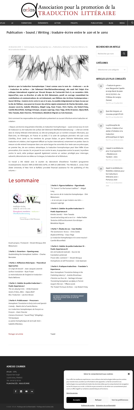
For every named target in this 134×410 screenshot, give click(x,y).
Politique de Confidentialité (26, 407)
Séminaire (66, 47)
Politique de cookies (88, 405)
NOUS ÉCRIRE (24, 383)
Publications (57, 47)
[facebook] (15, 391)
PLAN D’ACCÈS (12, 383)
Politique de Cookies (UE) (45, 407)
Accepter (76, 400)
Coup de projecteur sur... (43, 47)
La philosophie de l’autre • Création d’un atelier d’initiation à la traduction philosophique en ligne (115, 131)
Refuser (98, 400)
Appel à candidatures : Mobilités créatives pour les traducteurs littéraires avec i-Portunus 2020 (115, 174)
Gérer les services (72, 393)
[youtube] (26, 391)
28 (101, 86)
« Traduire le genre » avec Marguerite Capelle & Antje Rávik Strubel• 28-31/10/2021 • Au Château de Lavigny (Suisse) (115, 92)
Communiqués (29, 47)
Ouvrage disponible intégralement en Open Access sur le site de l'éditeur (68, 297)
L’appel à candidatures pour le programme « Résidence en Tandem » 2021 (114, 152)
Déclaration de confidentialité (106, 405)
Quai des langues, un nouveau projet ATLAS (114, 112)
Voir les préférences (120, 400)
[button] (128, 374)
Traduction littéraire (77, 47)
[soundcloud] (31, 391)
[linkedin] (21, 391)
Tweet (53, 334)
